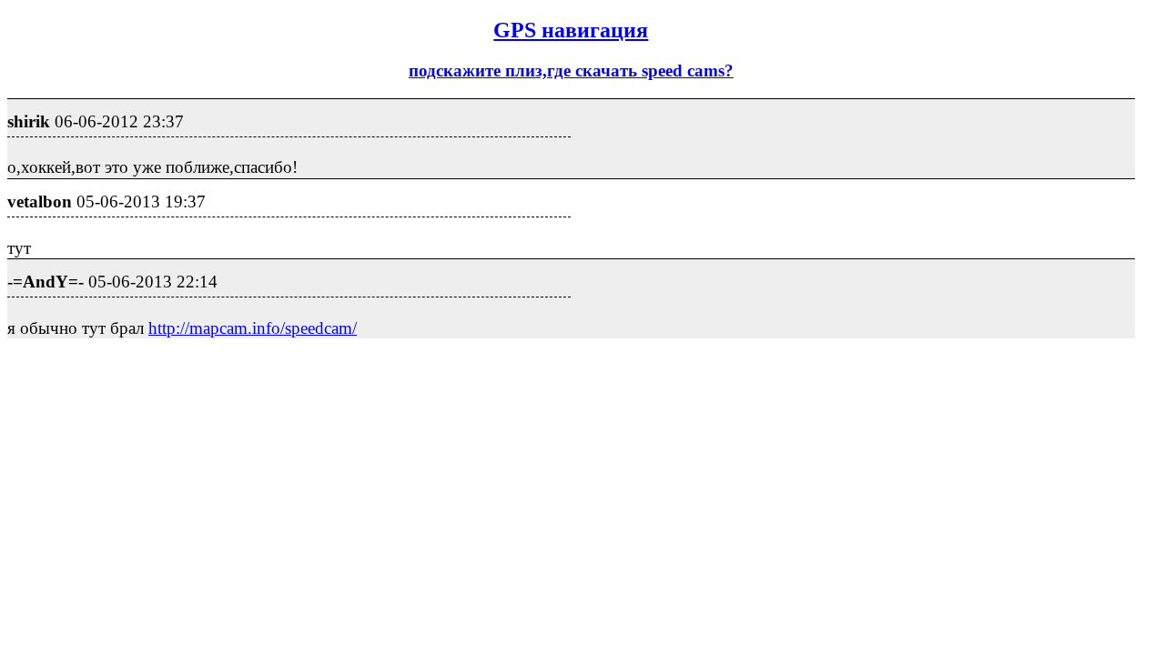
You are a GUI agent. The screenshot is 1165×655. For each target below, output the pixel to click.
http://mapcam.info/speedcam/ (252, 328)
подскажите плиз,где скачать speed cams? (571, 70)
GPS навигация (570, 30)
